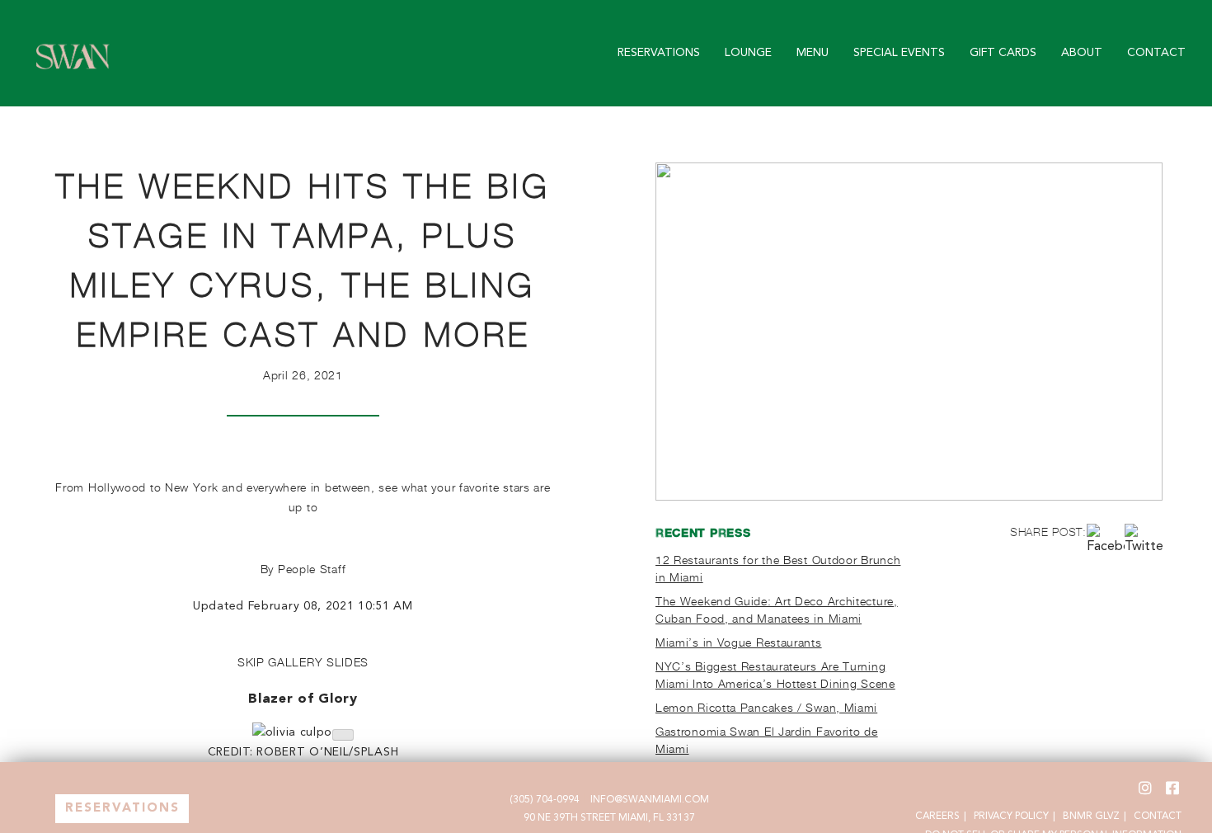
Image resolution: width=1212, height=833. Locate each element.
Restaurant (122, 809)
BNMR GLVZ (1091, 816)
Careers (937, 816)
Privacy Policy (1011, 816)
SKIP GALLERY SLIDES (303, 662)
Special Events (899, 53)
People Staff (311, 569)
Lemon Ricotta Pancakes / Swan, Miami (766, 707)
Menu (812, 53)
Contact (1156, 53)
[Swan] (73, 74)
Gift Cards (1003, 53)
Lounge (748, 53)
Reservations (659, 53)
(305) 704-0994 (545, 800)
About (1081, 53)
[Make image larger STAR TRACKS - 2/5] (343, 735)
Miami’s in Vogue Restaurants (738, 642)
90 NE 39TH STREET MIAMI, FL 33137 (609, 818)
